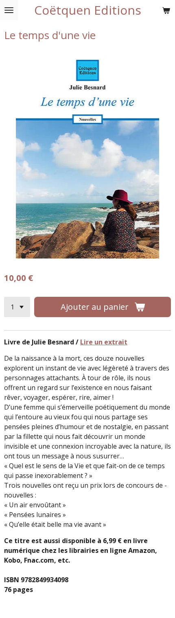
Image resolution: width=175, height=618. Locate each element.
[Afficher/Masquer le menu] (9, 10)
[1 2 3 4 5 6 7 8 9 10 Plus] (17, 307)
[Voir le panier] (166, 10)
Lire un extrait (103, 341)
